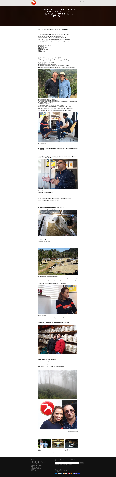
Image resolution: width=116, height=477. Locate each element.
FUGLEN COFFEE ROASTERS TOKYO (62, 470)
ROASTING (37, 467)
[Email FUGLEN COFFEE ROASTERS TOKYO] (45, 462)
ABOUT (52, 1)
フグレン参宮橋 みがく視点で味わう (69, 449)
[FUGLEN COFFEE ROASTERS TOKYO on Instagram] (42, 462)
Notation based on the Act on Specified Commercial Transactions (63, 464)
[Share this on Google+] (75, 432)
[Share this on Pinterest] (73, 432)
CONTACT (41, 468)
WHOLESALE (56, 1)
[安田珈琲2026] (44, 443)
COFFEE (37, 465)
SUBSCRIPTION (62, 1)
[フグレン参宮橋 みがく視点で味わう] (71, 443)
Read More (53, 452)
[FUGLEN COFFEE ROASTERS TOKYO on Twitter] (32, 462)
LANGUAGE (67, 1)
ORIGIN (49, 1)
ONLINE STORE (44, 1)
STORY (35, 467)
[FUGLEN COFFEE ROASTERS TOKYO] (36, 2)
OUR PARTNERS (37, 468)
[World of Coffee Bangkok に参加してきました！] (58, 443)
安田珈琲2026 (40, 449)
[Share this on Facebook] (71, 432)
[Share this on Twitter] (69, 432)
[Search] (82, 1)
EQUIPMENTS (40, 465)
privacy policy (57, 465)
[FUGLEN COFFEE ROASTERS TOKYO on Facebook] (35, 462)
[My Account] (80, 1)
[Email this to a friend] (77, 432)
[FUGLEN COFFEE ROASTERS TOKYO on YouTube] (39, 462)
